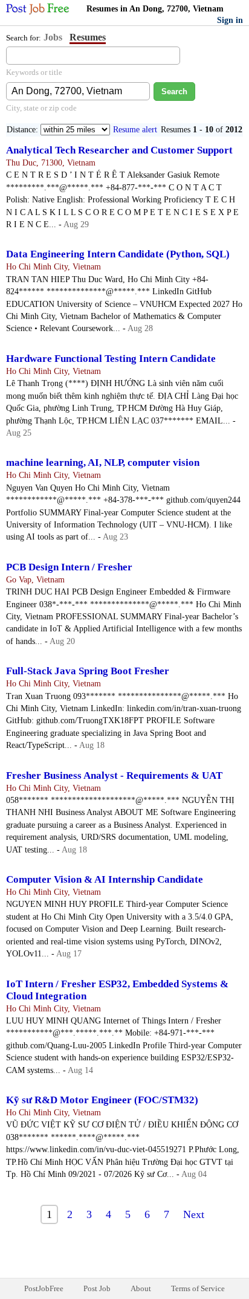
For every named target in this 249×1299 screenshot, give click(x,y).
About (141, 1288)
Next (193, 1214)
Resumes (88, 37)
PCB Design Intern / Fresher (69, 567)
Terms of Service (198, 1288)
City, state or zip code (41, 107)
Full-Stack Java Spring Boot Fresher (87, 671)
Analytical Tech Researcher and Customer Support (119, 150)
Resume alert (135, 129)
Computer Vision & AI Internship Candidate (104, 879)
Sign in (230, 20)
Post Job (97, 1288)
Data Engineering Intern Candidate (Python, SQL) (118, 254)
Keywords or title (34, 72)
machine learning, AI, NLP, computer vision (102, 462)
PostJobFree (43, 1288)
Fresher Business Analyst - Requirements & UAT (114, 775)
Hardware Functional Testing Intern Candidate (111, 358)
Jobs (53, 37)
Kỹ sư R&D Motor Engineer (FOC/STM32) (102, 1100)
